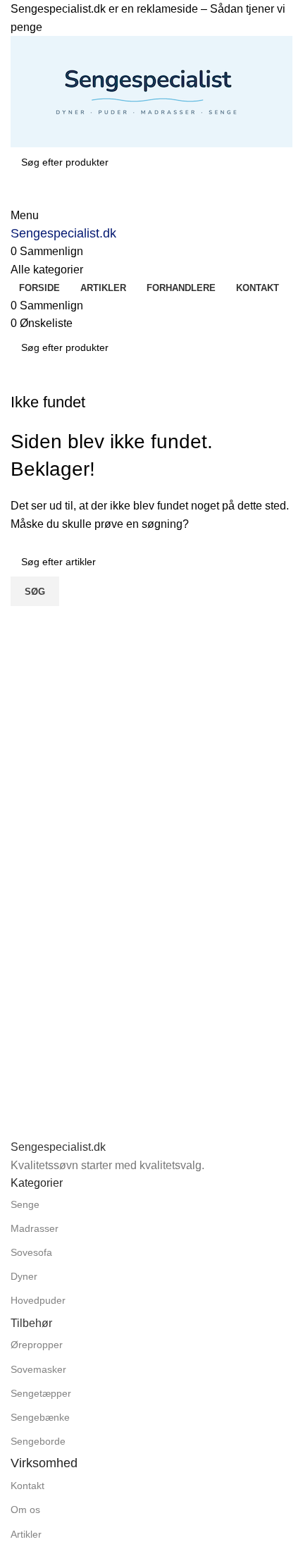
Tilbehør (31, 1323)
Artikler (26, 1534)
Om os (25, 1509)
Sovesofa (31, 1252)
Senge (25, 1204)
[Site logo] (151, 91)
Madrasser (34, 1228)
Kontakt (27, 1485)
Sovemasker (38, 1369)
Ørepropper (37, 1344)
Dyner (24, 1276)
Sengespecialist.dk (63, 233)
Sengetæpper (41, 1393)
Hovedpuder (38, 1300)
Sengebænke (40, 1417)
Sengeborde (38, 1441)
